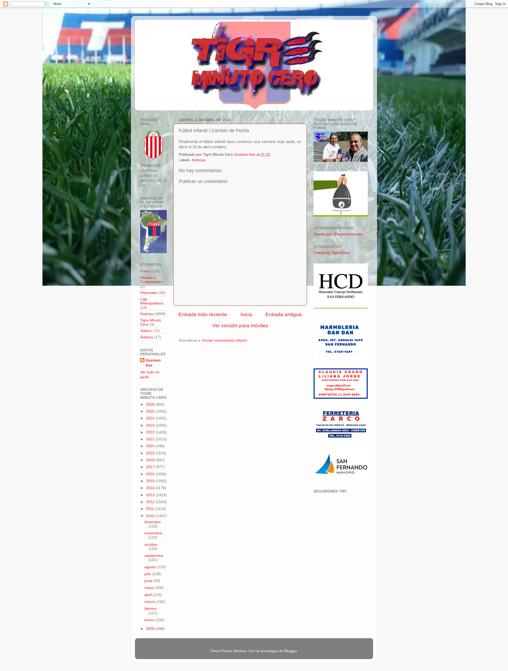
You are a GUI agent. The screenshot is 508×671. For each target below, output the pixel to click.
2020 (151, 446)
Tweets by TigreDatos (332, 253)
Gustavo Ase (153, 362)
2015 (151, 481)
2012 (151, 502)
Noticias (198, 160)
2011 (150, 509)
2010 (151, 516)
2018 (151, 460)
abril (148, 595)
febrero (150, 609)
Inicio (246, 314)
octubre (150, 545)
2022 (151, 432)
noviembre (153, 533)
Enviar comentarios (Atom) (224, 340)
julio (148, 574)
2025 (151, 411)
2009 (151, 629)
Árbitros (146, 337)
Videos (146, 331)
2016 (151, 474)
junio (148, 581)
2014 (151, 488)
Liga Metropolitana (151, 301)
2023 (151, 425)
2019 (151, 453)
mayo (149, 588)
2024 (151, 418)
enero (149, 620)
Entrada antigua (283, 314)
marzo (150, 602)
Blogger (290, 651)
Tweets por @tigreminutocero (338, 234)
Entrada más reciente (203, 314)
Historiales (149, 293)
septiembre (153, 556)
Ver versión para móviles (240, 325)
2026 (151, 404)
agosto (150, 567)
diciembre (152, 522)
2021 (151, 439)
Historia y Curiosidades (151, 280)
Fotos (145, 271)
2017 (151, 467)
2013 (151, 495)
